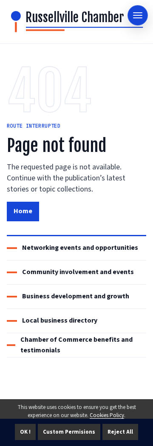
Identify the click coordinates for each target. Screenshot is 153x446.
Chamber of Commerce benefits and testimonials (76, 345)
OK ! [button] (25, 432)
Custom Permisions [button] (69, 432)
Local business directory (59, 320)
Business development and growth (75, 296)
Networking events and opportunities (80, 247)
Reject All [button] (120, 432)
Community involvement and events (78, 272)
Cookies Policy (107, 415)
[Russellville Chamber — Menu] (138, 15)
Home (23, 211)
